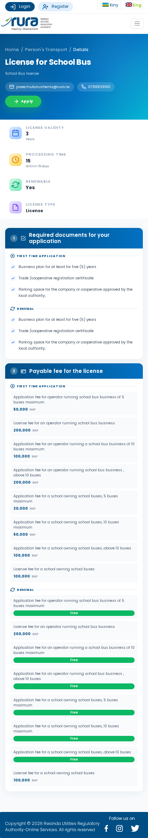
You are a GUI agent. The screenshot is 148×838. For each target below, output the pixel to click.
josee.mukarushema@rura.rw (43, 86)
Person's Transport (46, 49)
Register (60, 6)
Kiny (114, 5)
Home (12, 49)
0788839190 (99, 86)
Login (24, 6)
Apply (27, 101)
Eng (137, 5)
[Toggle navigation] (137, 23)
